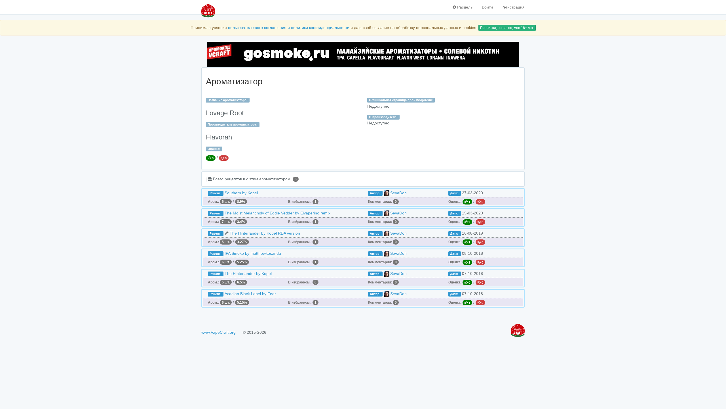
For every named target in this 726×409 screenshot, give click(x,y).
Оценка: (214, 149)
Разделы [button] (464, 7)
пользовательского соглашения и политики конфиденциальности (288, 27)
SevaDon (398, 193)
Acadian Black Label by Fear (250, 293)
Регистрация (513, 7)
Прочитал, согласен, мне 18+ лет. (507, 28)
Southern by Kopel (241, 193)
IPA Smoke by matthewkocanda (253, 253)
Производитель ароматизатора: (233, 124)
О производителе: (383, 117)
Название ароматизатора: (228, 100)
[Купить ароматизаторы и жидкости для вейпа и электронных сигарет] (363, 54)
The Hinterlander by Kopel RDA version (265, 233)
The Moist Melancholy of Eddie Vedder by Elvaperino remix (277, 213)
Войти (487, 7)
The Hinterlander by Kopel (248, 273)
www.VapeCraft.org (218, 332)
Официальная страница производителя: (401, 100)
